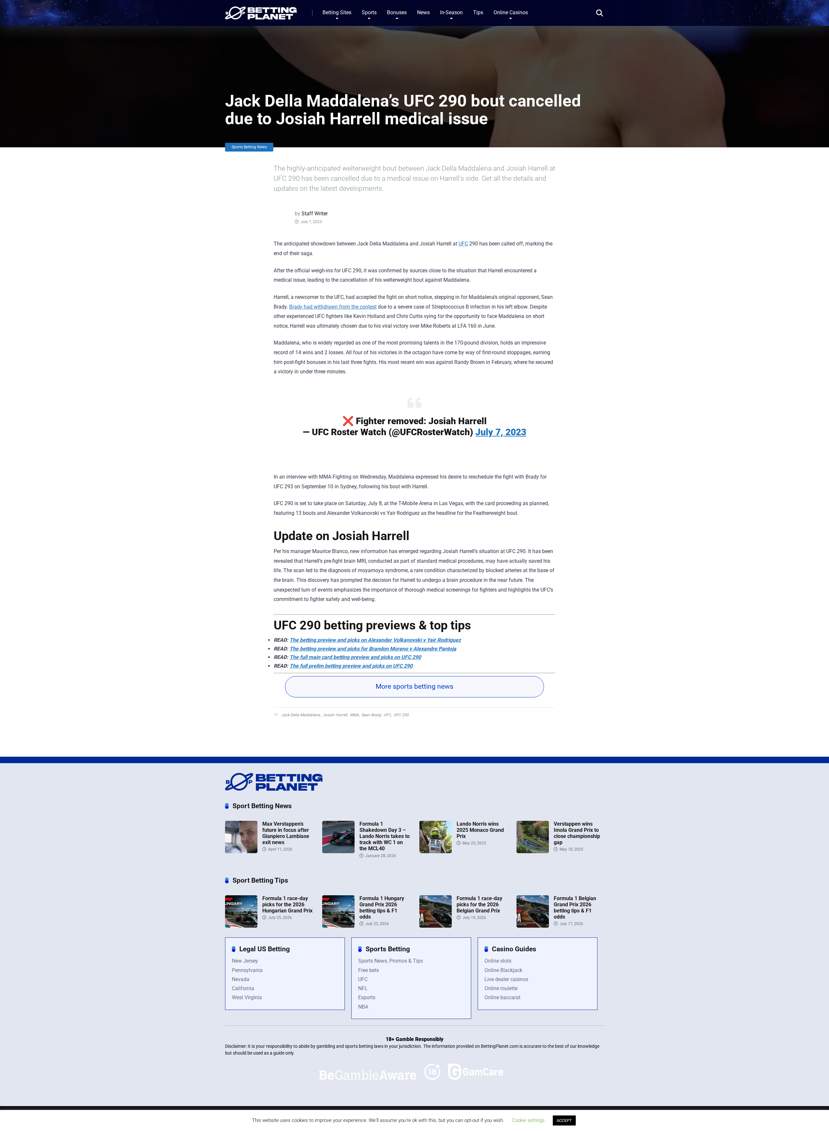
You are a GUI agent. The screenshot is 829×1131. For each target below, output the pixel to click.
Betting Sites (337, 12)
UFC (463, 244)
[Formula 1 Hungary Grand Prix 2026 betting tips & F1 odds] (338, 926)
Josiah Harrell (335, 715)
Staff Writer (314, 213)
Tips (478, 12)
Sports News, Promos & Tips (390, 961)
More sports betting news (414, 686)
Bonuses (397, 12)
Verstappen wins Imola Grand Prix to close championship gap (577, 833)
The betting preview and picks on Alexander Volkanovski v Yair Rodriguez (375, 640)
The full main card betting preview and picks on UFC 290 (355, 657)
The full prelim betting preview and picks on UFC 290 (351, 666)
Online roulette (500, 988)
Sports (369, 12)
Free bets (368, 970)
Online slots (497, 961)
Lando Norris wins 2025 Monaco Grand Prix (480, 830)
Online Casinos (511, 12)
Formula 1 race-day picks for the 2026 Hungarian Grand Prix (287, 904)
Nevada (240, 979)
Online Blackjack (503, 970)
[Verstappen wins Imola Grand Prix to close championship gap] (533, 851)
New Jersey (245, 961)
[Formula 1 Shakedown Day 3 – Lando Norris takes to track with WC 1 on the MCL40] (338, 851)
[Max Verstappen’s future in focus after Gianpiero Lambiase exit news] (241, 851)
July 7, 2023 (500, 432)
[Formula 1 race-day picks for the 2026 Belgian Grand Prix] (435, 926)
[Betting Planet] (261, 10)
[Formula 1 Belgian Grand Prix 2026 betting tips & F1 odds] (533, 926)
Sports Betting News (249, 147)
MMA (354, 715)
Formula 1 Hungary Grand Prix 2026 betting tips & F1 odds (381, 907)
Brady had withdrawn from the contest (333, 307)
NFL (363, 988)
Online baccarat (502, 997)
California (243, 988)
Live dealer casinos (506, 979)
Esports (366, 997)
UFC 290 (401, 715)
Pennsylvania (247, 970)
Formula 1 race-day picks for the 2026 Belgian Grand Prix (479, 904)
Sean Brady (371, 715)
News (423, 12)
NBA (363, 1007)
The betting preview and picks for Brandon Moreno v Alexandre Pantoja (373, 649)
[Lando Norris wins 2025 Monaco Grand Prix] (435, 851)
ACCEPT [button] (564, 1120)
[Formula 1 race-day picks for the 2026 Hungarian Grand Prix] (241, 926)
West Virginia (247, 997)
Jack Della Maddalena (300, 715)
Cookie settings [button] (528, 1120)
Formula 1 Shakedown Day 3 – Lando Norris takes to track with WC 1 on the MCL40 (384, 836)
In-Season (451, 12)
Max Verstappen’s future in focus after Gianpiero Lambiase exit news (285, 833)
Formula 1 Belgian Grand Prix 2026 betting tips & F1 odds (575, 907)
